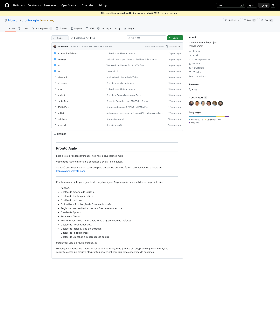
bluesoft (13, 20)
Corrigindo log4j (114, 125)
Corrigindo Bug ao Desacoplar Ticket (124, 95)
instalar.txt (63, 119)
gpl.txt (61, 113)
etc (59, 65)
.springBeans (64, 101)
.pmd (60, 89)
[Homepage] (7, 5)
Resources (50, 5)
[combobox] (147, 38)
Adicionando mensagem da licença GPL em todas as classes (135, 113)
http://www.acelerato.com (70, 170)
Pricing (103, 5)
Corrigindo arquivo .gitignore (120, 83)
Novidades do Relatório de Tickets (122, 77)
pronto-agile (30, 20)
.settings (62, 59)
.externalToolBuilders (67, 53)
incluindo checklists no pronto (120, 53)
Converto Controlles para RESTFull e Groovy (127, 101)
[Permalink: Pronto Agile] (54, 148)
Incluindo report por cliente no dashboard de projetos (131, 59)
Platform (18, 5)
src (59, 71)
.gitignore (62, 83)
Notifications (234, 20)
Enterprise (87, 5)
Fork (251, 20)
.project (61, 95)
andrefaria (62, 46)
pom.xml (62, 125)
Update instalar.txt (115, 119)
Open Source (68, 5)
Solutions (33, 5)
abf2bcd (148, 46)
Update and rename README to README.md (90, 46)
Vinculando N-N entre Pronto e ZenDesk (125, 65)
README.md (63, 107)
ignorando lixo (113, 71)
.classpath (62, 77)
